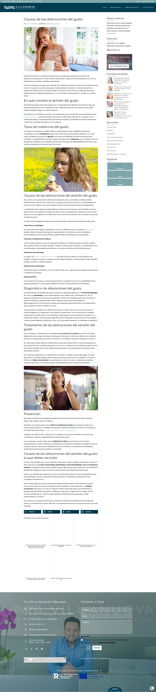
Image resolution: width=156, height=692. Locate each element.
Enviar (97, 648)
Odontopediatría (113, 144)
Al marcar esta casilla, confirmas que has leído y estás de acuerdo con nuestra (104, 641)
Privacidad (101, 658)
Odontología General (53, 24)
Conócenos (111, 33)
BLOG (138, 1)
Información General (115, 137)
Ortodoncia (111, 147)
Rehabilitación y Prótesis (116, 154)
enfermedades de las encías (45, 256)
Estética (110, 130)
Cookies (93, 658)
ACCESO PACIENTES (147, 1)
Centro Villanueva (32, 24)
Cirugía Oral (111, 127)
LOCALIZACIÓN (147, 7)
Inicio (108, 658)
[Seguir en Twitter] (31, 649)
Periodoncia (111, 151)
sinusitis (89, 229)
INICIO (105, 7)
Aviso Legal (85, 658)
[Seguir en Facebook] (26, 649)
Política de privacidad (106, 642)
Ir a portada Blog (118, 66)
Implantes (111, 134)
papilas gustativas (31, 117)
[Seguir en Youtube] (42, 649)
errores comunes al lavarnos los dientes (60, 430)
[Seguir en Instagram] (36, 649)
